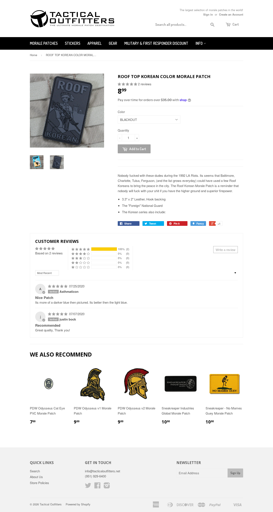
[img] (58, 286)
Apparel (94, 43)
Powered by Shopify (78, 504)
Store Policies (39, 482)
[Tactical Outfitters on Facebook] (97, 486)
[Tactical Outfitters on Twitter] (88, 486)
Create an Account (231, 14)
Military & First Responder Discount (156, 43)
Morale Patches (44, 43)
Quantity (123, 130)
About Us (36, 476)
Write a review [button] (225, 249)
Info (199, 43)
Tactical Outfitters (51, 504)
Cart (235, 24)
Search (35, 471)
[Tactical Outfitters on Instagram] (107, 486)
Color (121, 112)
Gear (113, 43)
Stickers (72, 43)
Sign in (208, 14)
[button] (128, 84)
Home (33, 55)
